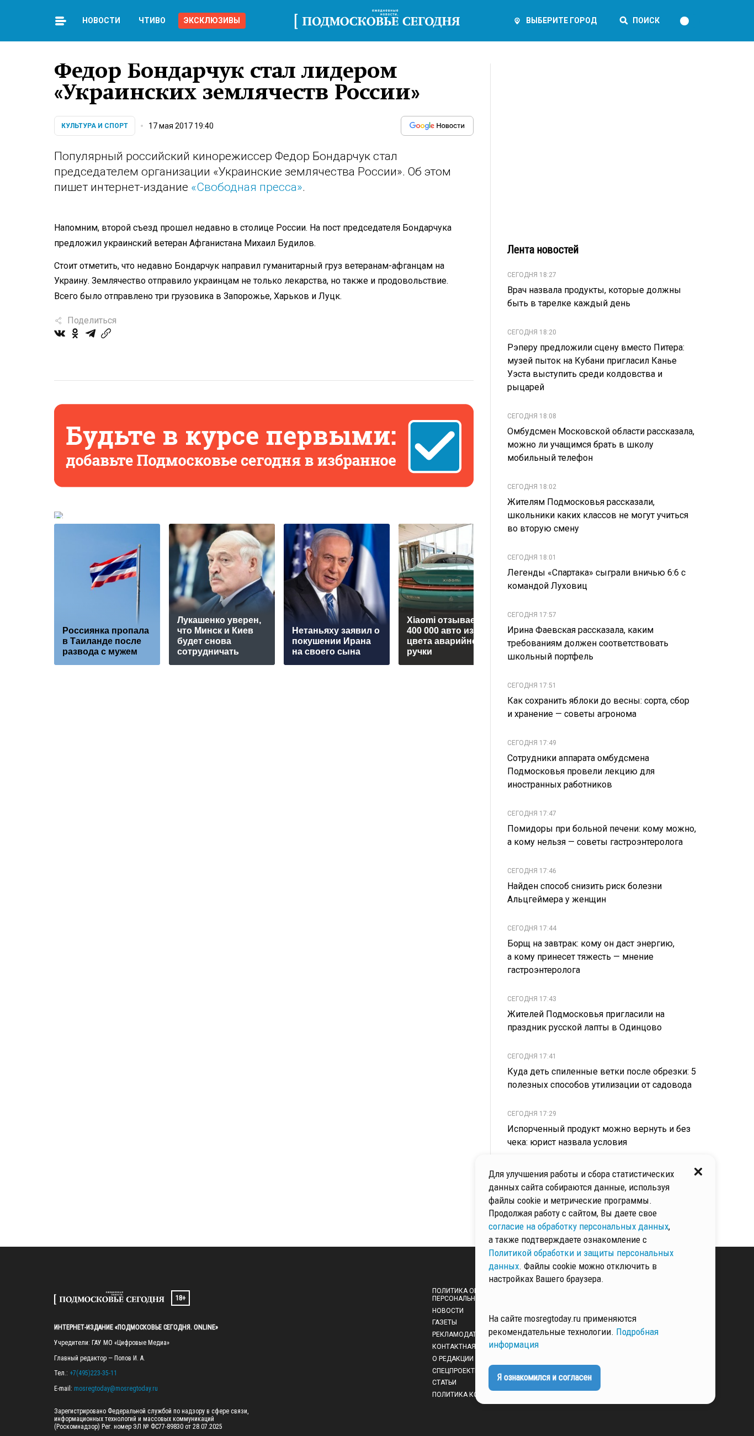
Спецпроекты (456, 1371)
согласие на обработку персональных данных (578, 1226)
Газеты (444, 1322)
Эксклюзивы (212, 20)
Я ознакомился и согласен (544, 1377)
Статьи (444, 1382)
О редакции (453, 1359)
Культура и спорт (94, 126)
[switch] (689, 21)
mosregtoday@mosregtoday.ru (116, 1388)
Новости (101, 20)
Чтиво (152, 20)
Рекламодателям (463, 1334)
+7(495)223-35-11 (93, 1373)
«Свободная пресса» (246, 187)
